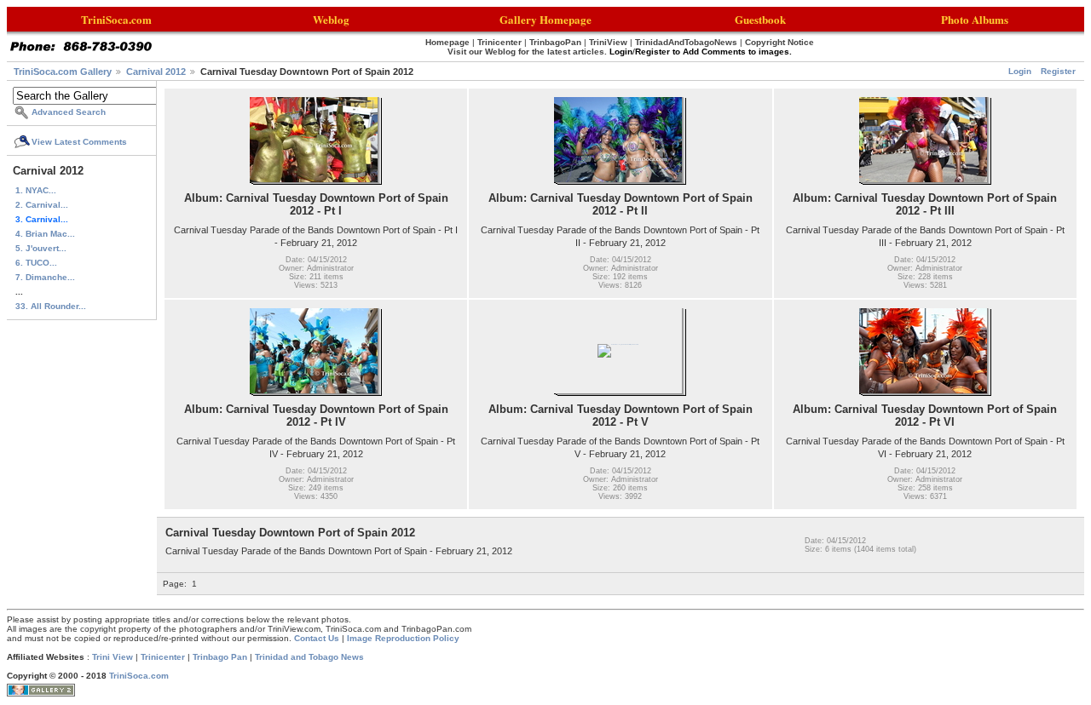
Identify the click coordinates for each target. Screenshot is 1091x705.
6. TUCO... (36, 262)
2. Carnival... (41, 204)
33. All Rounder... (50, 306)
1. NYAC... (35, 190)
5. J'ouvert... (40, 248)
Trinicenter (163, 657)
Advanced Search (69, 112)
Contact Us (316, 638)
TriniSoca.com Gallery (63, 71)
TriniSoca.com (139, 675)
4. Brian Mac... (45, 233)
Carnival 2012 (156, 71)
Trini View (112, 657)
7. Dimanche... (45, 277)
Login (1019, 71)
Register (1058, 71)
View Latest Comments (79, 141)
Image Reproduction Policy (403, 638)
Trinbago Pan (220, 657)
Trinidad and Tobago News (309, 657)
